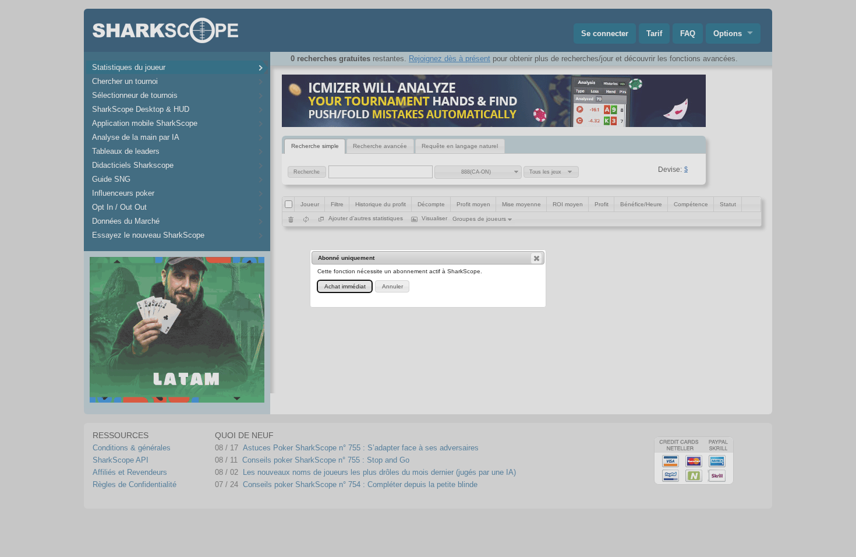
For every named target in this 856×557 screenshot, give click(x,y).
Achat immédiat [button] (345, 286)
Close (536, 258)
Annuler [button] (392, 286)
